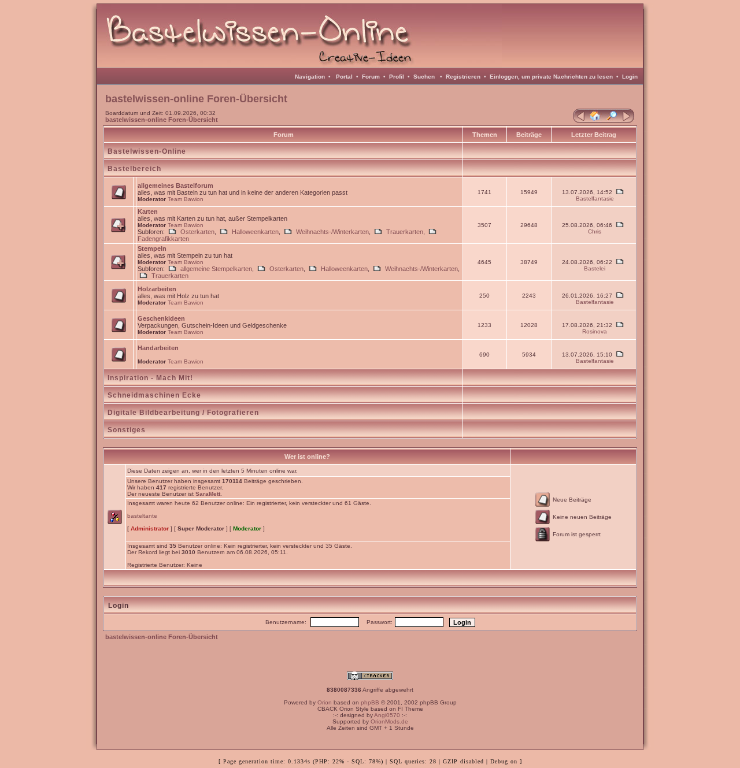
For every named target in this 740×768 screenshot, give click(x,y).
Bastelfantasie (595, 198)
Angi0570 (387, 715)
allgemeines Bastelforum (175, 185)
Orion (324, 702)
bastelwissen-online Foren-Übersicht (161, 119)
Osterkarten (197, 231)
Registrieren (463, 76)
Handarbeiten (158, 347)
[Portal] (579, 121)
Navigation (310, 76)
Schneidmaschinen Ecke (154, 395)
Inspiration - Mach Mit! (150, 378)
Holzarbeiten (157, 288)
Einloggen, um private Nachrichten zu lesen (551, 76)
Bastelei (594, 268)
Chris (594, 231)
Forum (371, 76)
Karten (148, 211)
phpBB (370, 702)
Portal (344, 76)
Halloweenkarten (255, 231)
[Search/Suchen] (612, 121)
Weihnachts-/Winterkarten (332, 231)
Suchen (424, 76)
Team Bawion (186, 199)
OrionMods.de (389, 721)
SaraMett (207, 494)
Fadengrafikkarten (163, 238)
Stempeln (152, 248)
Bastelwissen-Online (147, 151)
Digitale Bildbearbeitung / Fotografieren (183, 413)
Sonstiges (127, 430)
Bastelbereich (134, 169)
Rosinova (594, 331)
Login (630, 76)
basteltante (142, 516)
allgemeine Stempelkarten (216, 268)
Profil (396, 76)
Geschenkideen (161, 318)
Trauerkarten (404, 231)
